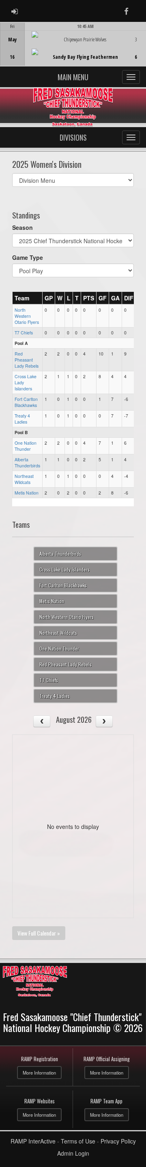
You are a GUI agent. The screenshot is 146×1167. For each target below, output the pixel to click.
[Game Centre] (73, 50)
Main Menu (73, 77)
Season (22, 227)
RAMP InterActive (33, 1141)
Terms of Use (78, 1141)
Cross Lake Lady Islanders (64, 569)
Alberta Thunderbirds (27, 462)
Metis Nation (27, 493)
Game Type (27, 257)
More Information (39, 1072)
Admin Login (73, 1153)
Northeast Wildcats (24, 479)
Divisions (73, 137)
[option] (73, 44)
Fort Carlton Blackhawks (26, 402)
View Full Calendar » (38, 933)
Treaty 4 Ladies (22, 419)
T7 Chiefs (24, 333)
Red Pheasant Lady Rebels (27, 360)
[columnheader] (28, 297)
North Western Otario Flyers (27, 316)
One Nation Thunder (25, 446)
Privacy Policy (118, 1141)
